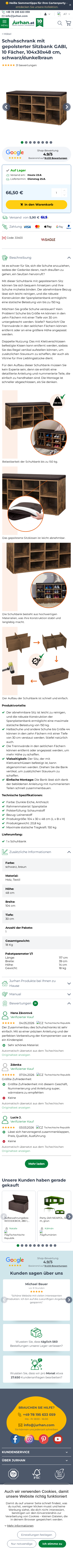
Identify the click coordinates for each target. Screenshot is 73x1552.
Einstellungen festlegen (36, 1534)
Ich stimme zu (52, 1543)
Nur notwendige (21, 1543)
